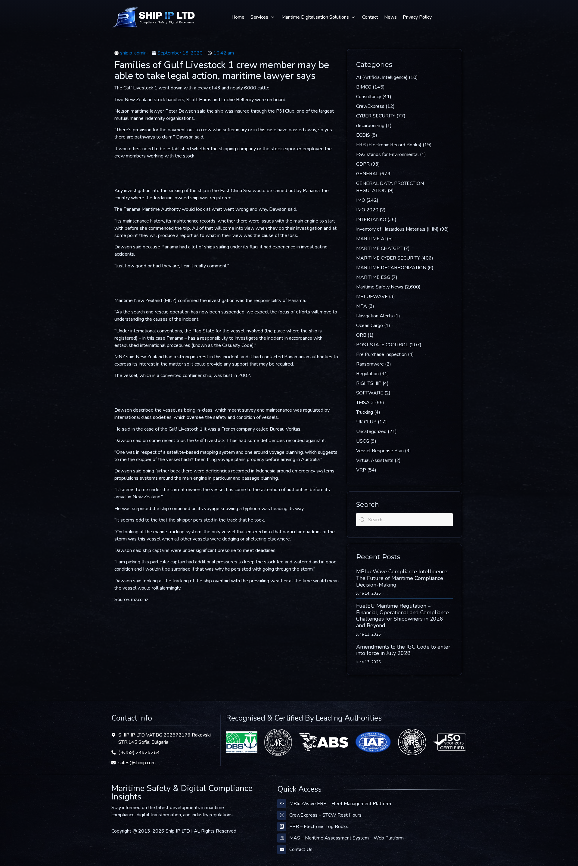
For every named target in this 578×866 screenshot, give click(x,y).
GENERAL (367, 173)
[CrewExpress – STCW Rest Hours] (281, 815)
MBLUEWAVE (372, 296)
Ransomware (370, 364)
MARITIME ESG (373, 277)
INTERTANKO (371, 219)
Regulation (367, 373)
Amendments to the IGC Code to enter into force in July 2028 (403, 650)
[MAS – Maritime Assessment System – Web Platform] (281, 838)
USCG (362, 441)
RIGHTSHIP (368, 383)
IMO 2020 (367, 210)
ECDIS (363, 135)
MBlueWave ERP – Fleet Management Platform (340, 803)
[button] (262, 17)
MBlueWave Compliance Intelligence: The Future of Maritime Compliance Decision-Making (402, 578)
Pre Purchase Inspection (381, 354)
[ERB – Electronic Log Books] (281, 826)
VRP (361, 470)
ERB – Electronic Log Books (318, 826)
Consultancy (368, 96)
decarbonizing (370, 125)
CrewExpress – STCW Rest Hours (325, 815)
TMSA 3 (365, 402)
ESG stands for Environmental (387, 154)
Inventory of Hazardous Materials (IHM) (397, 229)
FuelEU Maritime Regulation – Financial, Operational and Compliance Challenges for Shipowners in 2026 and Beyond (402, 615)
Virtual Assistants (374, 460)
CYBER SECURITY (375, 116)
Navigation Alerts (374, 316)
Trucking (364, 412)
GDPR (363, 164)
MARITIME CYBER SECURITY (388, 258)
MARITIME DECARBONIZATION (391, 267)
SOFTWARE (369, 393)
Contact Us (300, 849)
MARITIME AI (371, 238)
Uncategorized (371, 431)
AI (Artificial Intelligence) (382, 77)
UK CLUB (366, 422)
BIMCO (363, 87)
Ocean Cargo (369, 325)
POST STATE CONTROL (382, 344)
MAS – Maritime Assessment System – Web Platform (346, 838)
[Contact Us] (281, 849)
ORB (361, 335)
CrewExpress (370, 106)
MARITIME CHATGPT (379, 248)
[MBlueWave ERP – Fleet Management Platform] (281, 803)
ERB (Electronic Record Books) (388, 145)
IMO (360, 200)
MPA (361, 306)
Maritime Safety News (379, 287)
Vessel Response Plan (380, 450)
